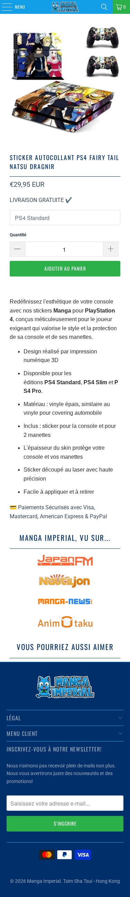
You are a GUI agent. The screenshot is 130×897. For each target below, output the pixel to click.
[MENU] (3, 7)
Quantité (18, 234)
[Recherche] (104, 7)
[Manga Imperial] (65, 7)
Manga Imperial (44, 881)
